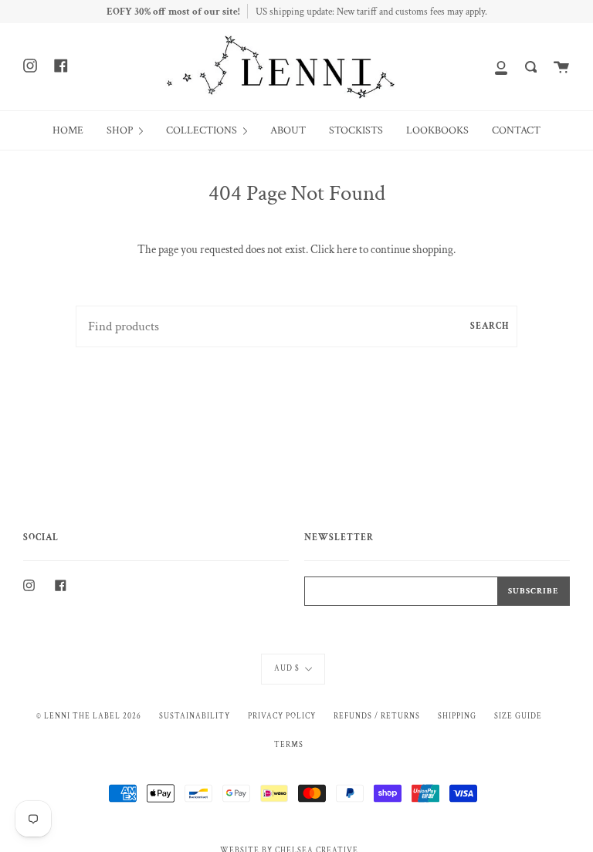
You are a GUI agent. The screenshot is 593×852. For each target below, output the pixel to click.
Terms (288, 744)
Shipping (457, 716)
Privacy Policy (282, 716)
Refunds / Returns (377, 716)
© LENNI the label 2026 (88, 716)
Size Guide (518, 716)
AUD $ (287, 668)
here (347, 249)
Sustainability (194, 716)
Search (490, 326)
